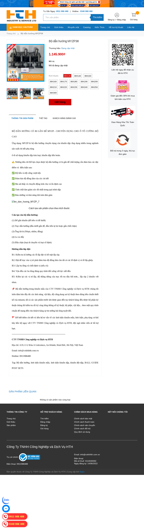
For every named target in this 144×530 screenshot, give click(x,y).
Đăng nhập (121, 20)
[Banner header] (72, 3)
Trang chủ (11, 418)
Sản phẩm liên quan (22, 391)
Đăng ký (111, 20)
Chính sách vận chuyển (84, 425)
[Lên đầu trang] (138, 515)
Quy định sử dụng (82, 432)
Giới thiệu (11, 422)
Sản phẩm (11, 425)
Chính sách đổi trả (82, 428)
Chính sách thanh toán (84, 422)
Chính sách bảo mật (83, 418)
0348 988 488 (86, 11)
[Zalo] (6, 500)
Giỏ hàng (44, 428)
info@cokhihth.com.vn (90, 454)
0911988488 (22, 464)
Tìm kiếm (97, 17)
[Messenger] (6, 508)
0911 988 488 (62, 11)
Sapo (82, 472)
